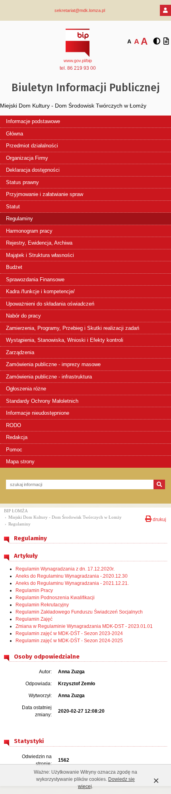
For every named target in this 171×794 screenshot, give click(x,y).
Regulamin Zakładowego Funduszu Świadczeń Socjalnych (79, 612)
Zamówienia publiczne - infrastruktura (49, 377)
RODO (13, 425)
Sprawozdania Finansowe (35, 279)
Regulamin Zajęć (34, 619)
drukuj (159, 519)
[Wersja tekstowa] (166, 41)
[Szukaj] (159, 484)
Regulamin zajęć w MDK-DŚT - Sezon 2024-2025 (69, 640)
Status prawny (22, 182)
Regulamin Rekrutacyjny (42, 605)
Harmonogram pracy (29, 231)
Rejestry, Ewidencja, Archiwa (39, 243)
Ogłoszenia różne (26, 389)
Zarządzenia (20, 352)
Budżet (14, 267)
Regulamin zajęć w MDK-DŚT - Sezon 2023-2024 (69, 633)
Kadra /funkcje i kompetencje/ (40, 291)
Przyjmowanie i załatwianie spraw (44, 194)
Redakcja (16, 437)
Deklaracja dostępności (33, 170)
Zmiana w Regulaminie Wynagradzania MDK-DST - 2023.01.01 (84, 626)
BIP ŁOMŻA (16, 510)
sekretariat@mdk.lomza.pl (79, 10)
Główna (14, 134)
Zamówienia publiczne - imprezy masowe (53, 364)
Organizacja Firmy (27, 158)
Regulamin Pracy (34, 590)
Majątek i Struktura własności (40, 255)
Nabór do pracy (23, 316)
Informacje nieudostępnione (37, 413)
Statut (13, 207)
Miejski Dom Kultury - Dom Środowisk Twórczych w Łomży (65, 517)
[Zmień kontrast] (156, 41)
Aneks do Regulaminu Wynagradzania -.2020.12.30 (72, 576)
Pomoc (14, 450)
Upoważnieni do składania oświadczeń (50, 304)
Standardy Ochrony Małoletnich (42, 401)
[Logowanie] (165, 10)
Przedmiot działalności (32, 146)
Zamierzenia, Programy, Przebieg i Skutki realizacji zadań (72, 328)
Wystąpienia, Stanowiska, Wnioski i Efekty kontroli (64, 340)
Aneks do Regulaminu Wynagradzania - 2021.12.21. (72, 583)
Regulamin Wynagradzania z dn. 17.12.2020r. (65, 569)
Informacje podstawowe (33, 121)
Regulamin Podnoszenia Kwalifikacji (55, 597)
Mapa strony (20, 462)
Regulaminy (19, 219)
